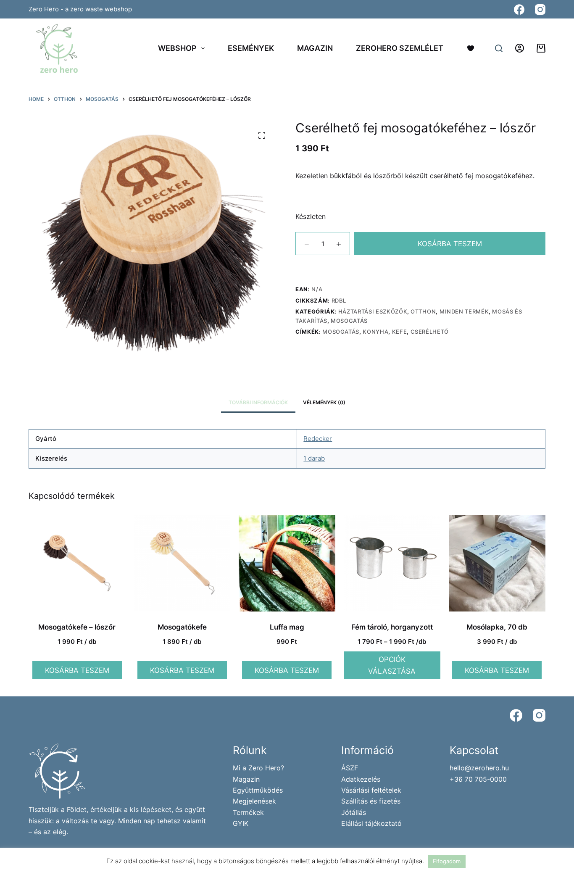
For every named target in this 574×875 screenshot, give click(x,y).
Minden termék (464, 311)
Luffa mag (287, 627)
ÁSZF (349, 768)
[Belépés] (519, 48)
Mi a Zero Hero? (258, 768)
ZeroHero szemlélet (399, 48)
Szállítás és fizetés (370, 801)
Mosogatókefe (182, 627)
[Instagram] (540, 9)
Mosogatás (349, 320)
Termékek (248, 812)
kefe (399, 331)
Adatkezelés (360, 779)
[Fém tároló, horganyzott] (392, 563)
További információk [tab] (258, 402)
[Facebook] (519, 9)
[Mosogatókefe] (182, 563)
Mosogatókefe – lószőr (77, 627)
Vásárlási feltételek (371, 790)
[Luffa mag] (287, 563)
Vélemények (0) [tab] (324, 402)
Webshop (177, 48)
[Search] (499, 48)
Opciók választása (392, 665)
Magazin (315, 48)
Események (251, 48)
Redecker (317, 439)
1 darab (314, 458)
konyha (375, 331)
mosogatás (340, 331)
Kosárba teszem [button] (77, 670)
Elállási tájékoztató (371, 823)
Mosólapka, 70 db (496, 627)
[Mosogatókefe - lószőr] (77, 563)
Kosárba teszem (450, 244)
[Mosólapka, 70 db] (497, 563)
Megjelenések (254, 801)
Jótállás (353, 812)
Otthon (423, 311)
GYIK (240, 823)
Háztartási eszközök (372, 311)
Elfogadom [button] (447, 861)
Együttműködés (258, 790)
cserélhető (430, 331)
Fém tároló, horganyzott (392, 627)
